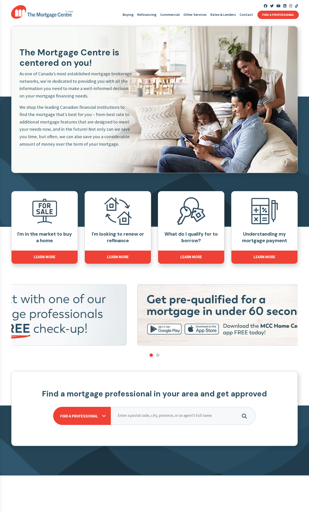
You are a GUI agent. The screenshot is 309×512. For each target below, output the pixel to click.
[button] (151, 355)
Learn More (44, 256)
